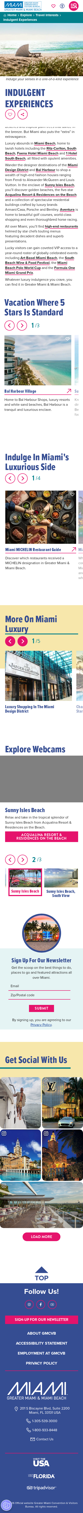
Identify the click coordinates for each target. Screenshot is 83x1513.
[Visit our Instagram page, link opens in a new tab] (29, 1304)
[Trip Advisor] (41, 1487)
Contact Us (44, 1439)
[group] (25, 882)
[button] (67, 339)
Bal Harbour (45, 169)
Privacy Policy (41, 1024)
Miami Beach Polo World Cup (36, 265)
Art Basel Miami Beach (38, 257)
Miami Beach (44, 143)
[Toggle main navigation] (74, 6)
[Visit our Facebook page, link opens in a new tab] (40, 1304)
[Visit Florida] (41, 1475)
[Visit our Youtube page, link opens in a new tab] (52, 1304)
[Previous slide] (9, 325)
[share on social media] (22, 114)
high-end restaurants (61, 226)
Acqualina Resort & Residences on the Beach (41, 194)
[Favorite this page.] (10, 114)
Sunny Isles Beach (59, 184)
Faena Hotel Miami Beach (37, 153)
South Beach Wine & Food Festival (39, 260)
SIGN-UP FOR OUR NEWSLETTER (41, 1319)
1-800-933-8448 (44, 1430)
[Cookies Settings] (6, 1505)
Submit (41, 1008)
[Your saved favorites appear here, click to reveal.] (53, 6)
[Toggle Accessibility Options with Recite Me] (62, 6)
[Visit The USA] (41, 1462)
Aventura (67, 209)
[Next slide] (22, 325)
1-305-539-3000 (44, 1421)
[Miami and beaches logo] (41, 1390)
